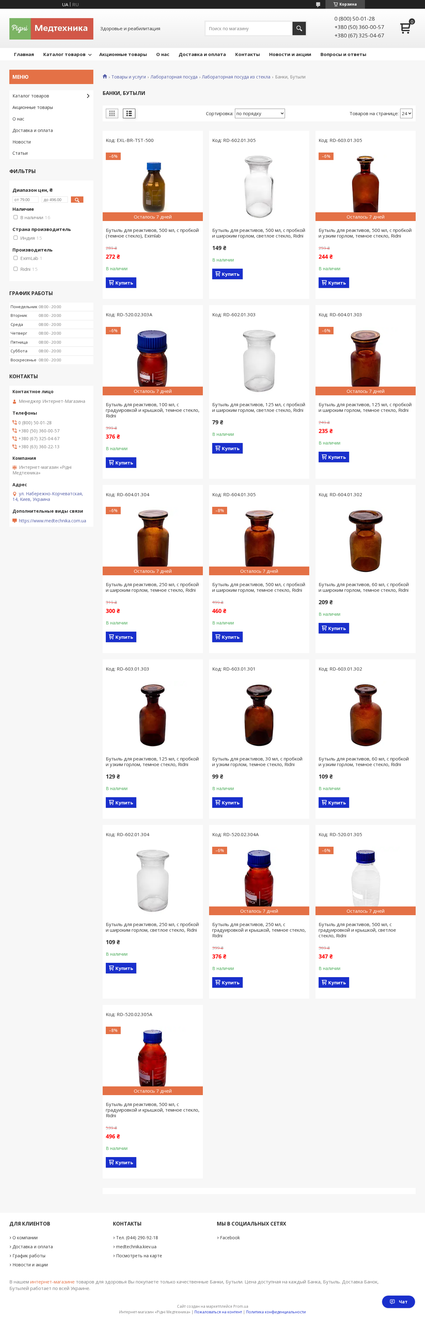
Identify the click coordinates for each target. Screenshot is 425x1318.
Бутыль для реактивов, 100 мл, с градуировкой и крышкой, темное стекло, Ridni (152, 410)
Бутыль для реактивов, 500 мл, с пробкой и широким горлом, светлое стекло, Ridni (258, 232)
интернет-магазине (52, 1281)
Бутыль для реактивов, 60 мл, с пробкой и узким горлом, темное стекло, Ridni (364, 761)
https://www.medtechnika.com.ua (52, 521)
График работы (28, 1256)
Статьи (20, 153)
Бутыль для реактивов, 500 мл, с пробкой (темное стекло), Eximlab (152, 232)
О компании (25, 1237)
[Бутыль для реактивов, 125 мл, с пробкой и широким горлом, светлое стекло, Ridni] (259, 361)
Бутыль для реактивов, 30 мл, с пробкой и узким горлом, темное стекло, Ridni (257, 761)
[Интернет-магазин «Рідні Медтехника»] (51, 28)
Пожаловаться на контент (218, 1312)
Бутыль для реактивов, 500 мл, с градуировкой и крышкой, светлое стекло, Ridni (357, 929)
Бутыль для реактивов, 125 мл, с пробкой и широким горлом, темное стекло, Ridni (365, 407)
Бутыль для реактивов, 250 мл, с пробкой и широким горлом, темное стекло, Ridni (152, 587)
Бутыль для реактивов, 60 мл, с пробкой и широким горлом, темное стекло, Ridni (364, 587)
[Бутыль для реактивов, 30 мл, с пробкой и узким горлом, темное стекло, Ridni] (259, 715)
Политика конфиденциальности (276, 1312)
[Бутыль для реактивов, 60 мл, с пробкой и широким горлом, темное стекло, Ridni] (366, 541)
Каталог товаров (64, 54)
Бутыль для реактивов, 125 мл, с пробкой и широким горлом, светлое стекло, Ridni (258, 407)
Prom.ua (240, 1306)
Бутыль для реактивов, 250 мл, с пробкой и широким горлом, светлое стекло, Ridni (152, 927)
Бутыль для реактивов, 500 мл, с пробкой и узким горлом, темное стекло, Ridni (365, 232)
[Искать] (299, 28)
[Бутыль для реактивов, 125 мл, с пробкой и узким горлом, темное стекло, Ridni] (153, 715)
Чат (403, 1302)
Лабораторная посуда (174, 77)
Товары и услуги (128, 77)
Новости (21, 142)
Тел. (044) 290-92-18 (137, 1237)
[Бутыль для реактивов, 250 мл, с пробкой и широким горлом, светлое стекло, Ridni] (153, 881)
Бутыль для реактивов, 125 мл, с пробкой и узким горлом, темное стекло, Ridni (152, 761)
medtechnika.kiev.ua (136, 1247)
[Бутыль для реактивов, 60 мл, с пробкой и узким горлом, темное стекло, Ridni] (366, 715)
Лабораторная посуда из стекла (236, 77)
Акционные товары (123, 54)
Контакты (247, 54)
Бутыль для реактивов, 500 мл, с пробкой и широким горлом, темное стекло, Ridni (258, 587)
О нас (162, 54)
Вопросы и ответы (343, 54)
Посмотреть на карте (139, 1256)
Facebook (230, 1237)
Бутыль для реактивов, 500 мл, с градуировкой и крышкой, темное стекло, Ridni (152, 1109)
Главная (24, 54)
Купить (124, 283)
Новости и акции (290, 54)
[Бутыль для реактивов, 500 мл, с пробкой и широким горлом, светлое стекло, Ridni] (259, 187)
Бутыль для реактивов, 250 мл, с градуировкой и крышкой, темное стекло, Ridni (259, 929)
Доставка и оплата (202, 54)
